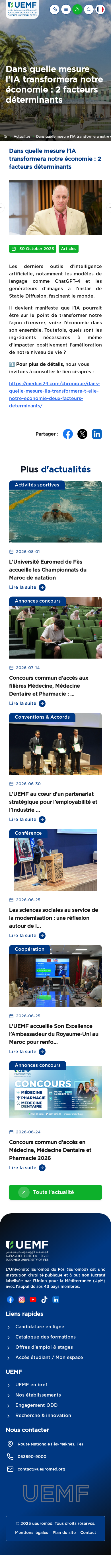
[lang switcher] (66, 9)
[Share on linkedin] (97, 434)
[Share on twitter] (82, 434)
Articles (68, 248)
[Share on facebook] (68, 434)
